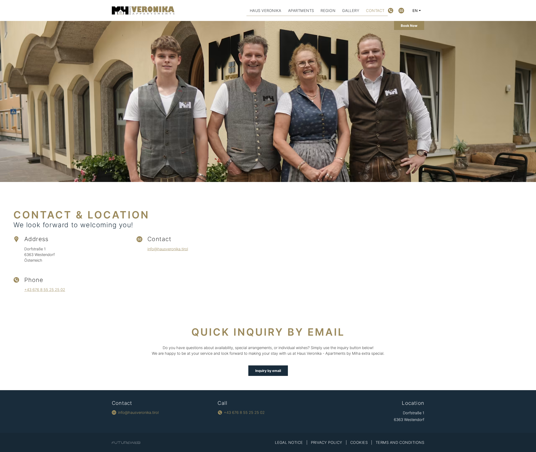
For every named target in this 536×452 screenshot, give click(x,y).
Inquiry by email (268, 371)
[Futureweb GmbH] (126, 442)
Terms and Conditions (400, 442)
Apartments (301, 10)
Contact (375, 10)
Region (328, 10)
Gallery (350, 10)
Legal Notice (289, 442)
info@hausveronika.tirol (167, 249)
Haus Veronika (265, 10)
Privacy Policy (326, 442)
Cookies (359, 442)
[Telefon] (390, 10)
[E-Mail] (401, 10)
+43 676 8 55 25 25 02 (44, 289)
